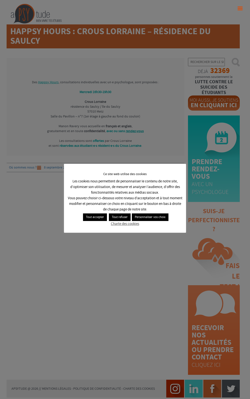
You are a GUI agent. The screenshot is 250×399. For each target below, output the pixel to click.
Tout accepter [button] (95, 217)
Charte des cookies (125, 223)
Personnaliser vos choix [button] (150, 217)
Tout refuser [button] (120, 217)
